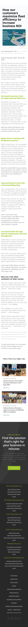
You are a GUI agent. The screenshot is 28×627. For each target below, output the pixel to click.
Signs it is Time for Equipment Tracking (14, 566)
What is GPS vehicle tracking (14, 506)
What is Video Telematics (14, 552)
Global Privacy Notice (14, 596)
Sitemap (14, 586)
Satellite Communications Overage (14, 606)
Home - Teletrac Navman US (7, 51)
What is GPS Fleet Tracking (14, 489)
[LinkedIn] (15, 618)
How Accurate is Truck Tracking (14, 522)
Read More (6, 388)
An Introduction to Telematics (14, 547)
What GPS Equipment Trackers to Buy (14, 563)
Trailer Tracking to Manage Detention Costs (14, 538)
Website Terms (14, 579)
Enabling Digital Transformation (14, 508)
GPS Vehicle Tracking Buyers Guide (14, 503)
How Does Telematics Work (14, 549)
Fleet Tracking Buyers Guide (14, 492)
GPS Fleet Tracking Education (14, 589)
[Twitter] (12, 618)
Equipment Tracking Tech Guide (14, 561)
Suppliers (10, 609)
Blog (16, 51)
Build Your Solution (14, 468)
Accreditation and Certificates (14, 599)
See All (14, 496)
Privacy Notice (14, 575)
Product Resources (14, 592)
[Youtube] (19, 618)
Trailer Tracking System (14, 533)
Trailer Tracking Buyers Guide (14, 535)
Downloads (14, 603)
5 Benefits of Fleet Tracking (14, 494)
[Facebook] (8, 618)
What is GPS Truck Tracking (14, 520)
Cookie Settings (17, 609)
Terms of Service (14, 582)
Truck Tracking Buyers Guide (14, 517)
